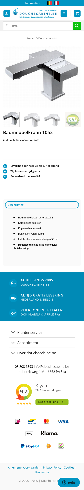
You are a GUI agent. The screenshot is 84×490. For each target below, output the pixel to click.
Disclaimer (42, 472)
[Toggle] (13, 332)
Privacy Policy (52, 467)
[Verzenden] (77, 26)
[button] (64, 13)
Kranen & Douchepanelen (42, 38)
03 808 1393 (24, 366)
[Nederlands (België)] (49, 3)
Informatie (31, 3)
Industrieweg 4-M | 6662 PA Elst (42, 371)
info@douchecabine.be (51, 366)
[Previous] (9, 77)
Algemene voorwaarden (24, 467)
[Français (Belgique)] (56, 3)
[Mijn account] (6, 13)
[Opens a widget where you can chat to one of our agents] (68, 483)
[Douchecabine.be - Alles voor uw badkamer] (35, 13)
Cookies (69, 467)
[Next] (74, 77)
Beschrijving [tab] (16, 205)
